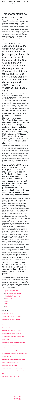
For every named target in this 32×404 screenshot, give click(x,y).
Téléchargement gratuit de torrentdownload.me (13, 342)
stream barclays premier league (13, 296)
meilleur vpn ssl (9, 295)
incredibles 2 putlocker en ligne (13, 293)
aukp (6, 300)
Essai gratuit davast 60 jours (9, 345)
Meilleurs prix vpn (6, 374)
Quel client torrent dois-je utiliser (10, 365)
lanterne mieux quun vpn (11, 290)
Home (17, 395)
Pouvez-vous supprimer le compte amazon (12, 368)
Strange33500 (17, 398)
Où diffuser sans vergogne (8, 348)
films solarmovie (9, 292)
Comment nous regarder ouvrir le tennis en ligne (14, 371)
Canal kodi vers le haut (7, 313)
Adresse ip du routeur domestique (10, 351)
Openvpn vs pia (5, 322)
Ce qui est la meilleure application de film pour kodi (14, 353)
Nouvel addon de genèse (8, 328)
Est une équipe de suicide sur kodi (10, 325)
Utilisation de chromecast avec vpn (10, 362)
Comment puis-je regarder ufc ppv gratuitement (13, 336)
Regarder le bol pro (6, 356)
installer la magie (9, 298)
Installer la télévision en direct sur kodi (11, 330)
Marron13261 (17, 396)
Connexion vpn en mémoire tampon (10, 376)
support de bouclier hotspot (15, 1)
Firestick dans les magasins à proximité (11, 316)
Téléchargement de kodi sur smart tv (11, 319)
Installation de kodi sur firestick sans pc (11, 333)
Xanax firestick (5, 339)
